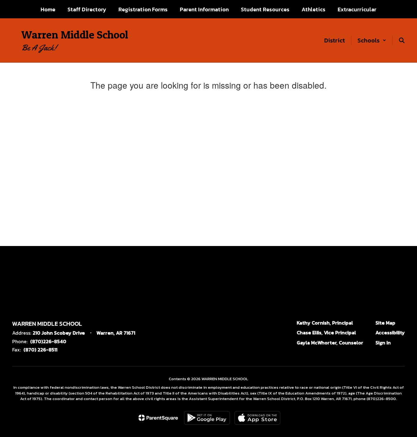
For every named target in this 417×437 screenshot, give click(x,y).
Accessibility (390, 332)
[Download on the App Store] (257, 418)
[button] (371, 40)
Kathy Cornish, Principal (325, 322)
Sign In (383, 342)
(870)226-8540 (48, 341)
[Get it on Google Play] (207, 418)
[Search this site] (402, 40)
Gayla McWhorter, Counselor (330, 342)
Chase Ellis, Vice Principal (326, 332)
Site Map (385, 322)
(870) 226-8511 (40, 349)
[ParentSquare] (158, 417)
